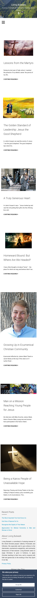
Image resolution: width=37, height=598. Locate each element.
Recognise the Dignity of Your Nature (13, 524)
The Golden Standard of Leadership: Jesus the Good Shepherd (17, 129)
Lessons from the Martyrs (18, 63)
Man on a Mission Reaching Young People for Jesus (17, 405)
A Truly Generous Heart (17, 198)
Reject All (18, 594)
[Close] (35, 571)
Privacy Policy (6, 563)
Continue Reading (10, 79)
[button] (4, 23)
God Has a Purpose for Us (10, 521)
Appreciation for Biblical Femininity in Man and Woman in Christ (18, 529)
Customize (18, 589)
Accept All (18, 585)
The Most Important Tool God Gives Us (14, 518)
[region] (18, 584)
